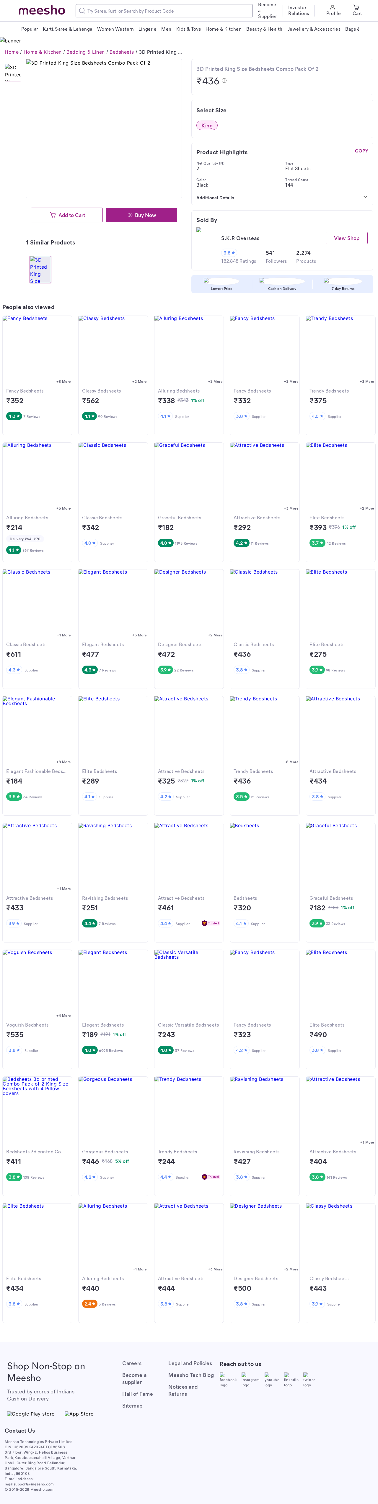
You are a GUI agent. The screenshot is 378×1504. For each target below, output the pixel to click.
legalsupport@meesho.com (29, 1484)
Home (12, 52)
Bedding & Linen (85, 52)
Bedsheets (122, 52)
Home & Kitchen (43, 52)
